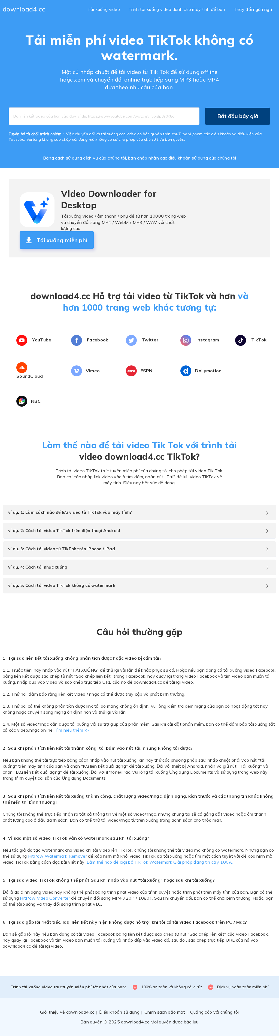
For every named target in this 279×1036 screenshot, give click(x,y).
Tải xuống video (103, 9)
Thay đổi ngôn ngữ (253, 9)
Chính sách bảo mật (164, 1012)
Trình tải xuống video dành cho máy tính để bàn (177, 9)
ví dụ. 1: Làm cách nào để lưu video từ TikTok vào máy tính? (70, 512)
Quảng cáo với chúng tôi (214, 1012)
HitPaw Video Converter (45, 898)
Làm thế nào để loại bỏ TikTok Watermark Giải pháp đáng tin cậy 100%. (160, 862)
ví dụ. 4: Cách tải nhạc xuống (38, 567)
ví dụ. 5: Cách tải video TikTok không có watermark (61, 585)
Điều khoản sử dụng (119, 1012)
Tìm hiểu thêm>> (72, 730)
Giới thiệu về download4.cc (67, 1012)
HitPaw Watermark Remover (57, 856)
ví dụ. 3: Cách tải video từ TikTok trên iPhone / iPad (61, 548)
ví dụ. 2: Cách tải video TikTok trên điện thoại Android (64, 530)
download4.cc (24, 9)
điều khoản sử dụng (188, 158)
